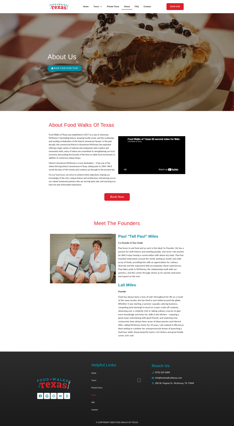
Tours (96, 7)
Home (86, 7)
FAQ (137, 7)
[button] (65, 68)
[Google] (47, 396)
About (127, 7)
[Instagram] (54, 396)
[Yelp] (67, 396)
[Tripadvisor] (60, 396)
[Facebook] (40, 396)
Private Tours (113, 7)
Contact (147, 7)
